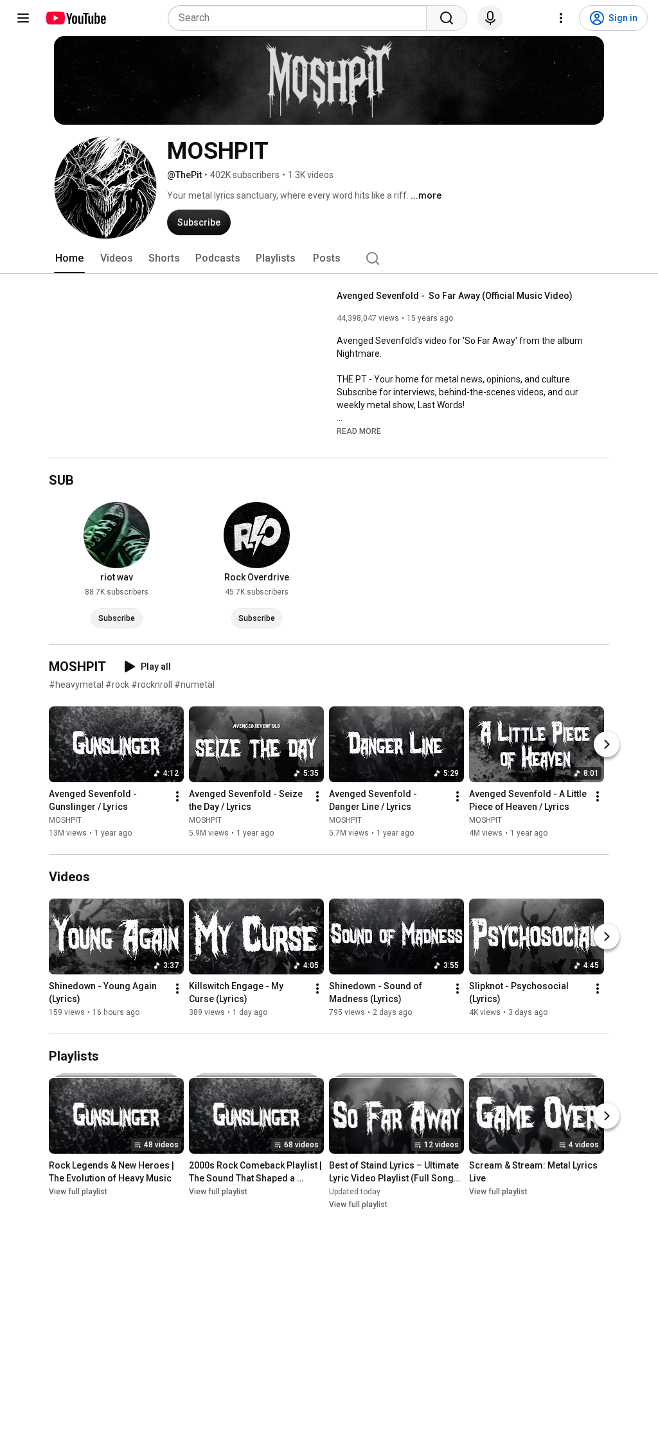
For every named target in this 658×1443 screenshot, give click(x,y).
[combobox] (301, 18)
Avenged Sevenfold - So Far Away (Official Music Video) (455, 296)
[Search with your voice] (490, 18)
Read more (359, 431)
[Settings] (561, 18)
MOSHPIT (65, 820)
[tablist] (329, 258)
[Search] (446, 18)
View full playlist (78, 1191)
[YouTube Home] (75, 18)
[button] (359, 430)
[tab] (69, 258)
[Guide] (23, 18)
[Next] (606, 744)
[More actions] (177, 796)
